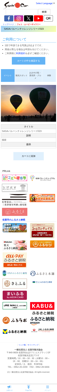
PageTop (28, 390)
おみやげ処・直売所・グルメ (35, 75)
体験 (49, 75)
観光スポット (22, 75)
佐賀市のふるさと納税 (13, 219)
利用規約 (20, 53)
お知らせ (10, 390)
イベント (8, 75)
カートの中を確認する (28, 60)
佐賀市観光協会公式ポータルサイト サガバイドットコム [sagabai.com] (15, 5)
